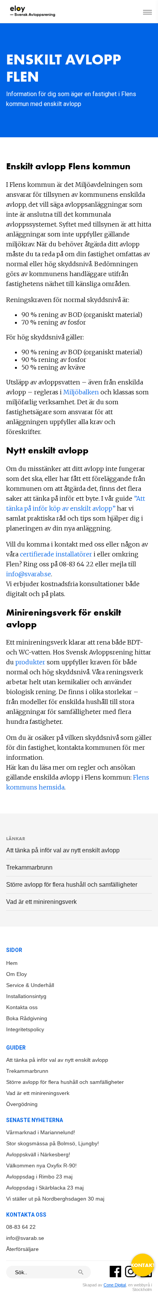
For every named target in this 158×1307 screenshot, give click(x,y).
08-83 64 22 (21, 1227)
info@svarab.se (28, 574)
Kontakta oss (22, 1007)
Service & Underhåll (30, 985)
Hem (12, 963)
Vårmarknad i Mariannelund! (40, 1132)
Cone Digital (115, 1285)
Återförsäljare (22, 1249)
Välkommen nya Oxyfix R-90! (41, 1165)
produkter (31, 662)
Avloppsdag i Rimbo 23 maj (39, 1177)
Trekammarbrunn (29, 867)
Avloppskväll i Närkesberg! (38, 1154)
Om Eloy (16, 974)
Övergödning (22, 1104)
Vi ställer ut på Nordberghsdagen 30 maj (55, 1199)
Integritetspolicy (25, 1029)
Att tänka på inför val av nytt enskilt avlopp (63, 850)
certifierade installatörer (56, 554)
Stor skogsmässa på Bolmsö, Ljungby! (52, 1143)
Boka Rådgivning (26, 1018)
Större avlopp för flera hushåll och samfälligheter (71, 884)
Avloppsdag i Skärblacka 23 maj (45, 1188)
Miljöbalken (81, 392)
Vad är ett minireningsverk (41, 902)
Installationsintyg (26, 996)
